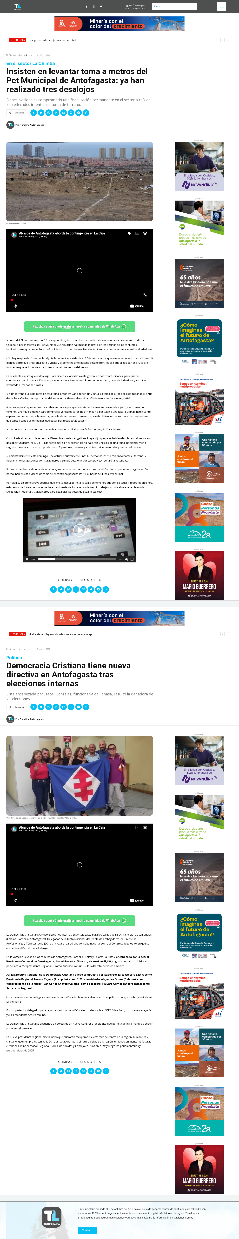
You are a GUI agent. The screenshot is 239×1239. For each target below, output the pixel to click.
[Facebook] (86, 6)
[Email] (63, 112)
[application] (79, 530)
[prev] (222, 40)
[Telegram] (78, 112)
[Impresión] (71, 112)
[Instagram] (94, 6)
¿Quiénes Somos (183, 1217)
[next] (228, 40)
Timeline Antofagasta (32, 125)
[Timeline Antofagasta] (10, 125)
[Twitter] (101, 6)
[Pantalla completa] (132, 559)
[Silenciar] (126, 559)
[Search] (193, 6)
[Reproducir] (27, 559)
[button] (79, 530)
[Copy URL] (86, 112)
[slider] (77, 559)
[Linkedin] (56, 112)
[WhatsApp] (48, 112)
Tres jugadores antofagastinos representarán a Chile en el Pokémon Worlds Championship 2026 (84, 40)
